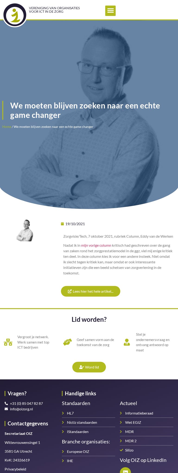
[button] (110, 11)
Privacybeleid (15, 469)
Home (6, 127)
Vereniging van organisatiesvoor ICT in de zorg (54, 9)
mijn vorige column (96, 245)
